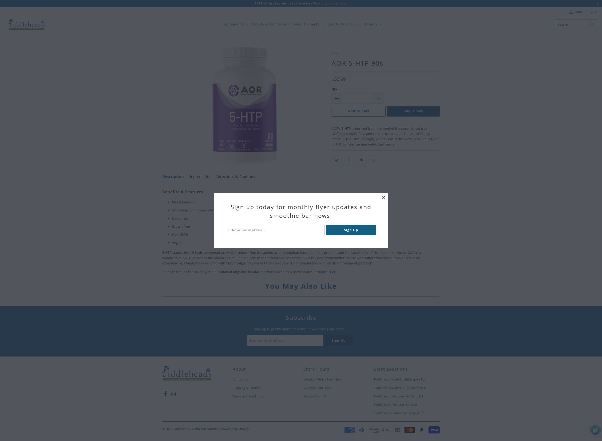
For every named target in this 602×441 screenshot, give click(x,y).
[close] (384, 197)
